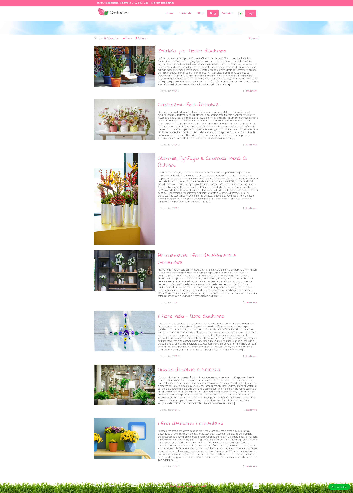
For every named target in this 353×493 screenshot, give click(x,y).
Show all (255, 38)
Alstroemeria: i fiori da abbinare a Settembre (197, 259)
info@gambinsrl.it (164, 2)
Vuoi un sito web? (196, 486)
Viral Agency (177, 486)
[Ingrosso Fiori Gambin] (113, 12)
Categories (112, 38)
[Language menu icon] (241, 13)
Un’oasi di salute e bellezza (189, 370)
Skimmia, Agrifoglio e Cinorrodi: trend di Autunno (202, 162)
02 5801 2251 (142, 2)
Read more (251, 90)
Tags (127, 38)
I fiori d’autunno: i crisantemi (190, 424)
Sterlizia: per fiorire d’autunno (192, 51)
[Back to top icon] (256, 486)
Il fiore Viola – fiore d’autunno (191, 316)
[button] (339, 487)
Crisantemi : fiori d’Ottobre (188, 105)
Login (250, 13)
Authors (142, 38)
